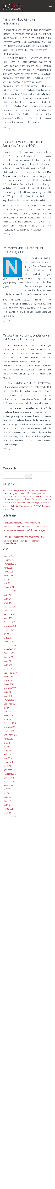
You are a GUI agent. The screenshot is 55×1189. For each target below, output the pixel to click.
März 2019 (8, 680)
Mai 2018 (7, 692)
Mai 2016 (7, 750)
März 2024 (8, 583)
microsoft (43, 497)
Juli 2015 (7, 789)
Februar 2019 (9, 684)
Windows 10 (39, 506)
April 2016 (7, 754)
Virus (47, 502)
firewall (44, 493)
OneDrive (50, 497)
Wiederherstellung (6, 506)
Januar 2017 (8, 719)
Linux (28, 497)
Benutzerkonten (35, 490)
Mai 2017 (7, 711)
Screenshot (40, 500)
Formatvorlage (6, 497)
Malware (36, 496)
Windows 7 (24, 506)
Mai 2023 (7, 595)
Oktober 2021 (9, 630)
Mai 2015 (7, 797)
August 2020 (8, 657)
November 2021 (10, 626)
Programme (18, 500)
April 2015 (7, 801)
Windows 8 (30, 506)
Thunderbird (27, 502)
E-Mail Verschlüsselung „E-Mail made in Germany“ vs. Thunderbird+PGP (23, 144)
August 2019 (8, 676)
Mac (31, 497)
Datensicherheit (43, 490)
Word (13, 508)
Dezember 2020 (10, 645)
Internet (13, 496)
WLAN (8, 509)
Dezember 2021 (10, 622)
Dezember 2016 (10, 723)
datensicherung (8, 493)
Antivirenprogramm (15, 490)
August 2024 (8, 575)
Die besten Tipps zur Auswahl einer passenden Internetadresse (21, 542)
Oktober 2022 (9, 610)
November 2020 (10, 649)
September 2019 (10, 672)
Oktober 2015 (9, 777)
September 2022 (10, 614)
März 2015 (8, 805)
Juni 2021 (7, 633)
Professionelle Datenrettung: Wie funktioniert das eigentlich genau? (26, 531)
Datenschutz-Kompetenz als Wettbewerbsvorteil (22, 522)
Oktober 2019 (9, 668)
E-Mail (28, 493)
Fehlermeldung (35, 494)
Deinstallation (20, 493)
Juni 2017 (7, 707)
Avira (24, 490)
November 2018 (10, 688)
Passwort (12, 499)
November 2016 (10, 727)
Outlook (6, 499)
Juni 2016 (7, 746)
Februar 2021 (9, 641)
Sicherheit (47, 499)
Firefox (39, 494)
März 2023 (8, 598)
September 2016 (10, 735)
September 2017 (10, 703)
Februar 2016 (9, 762)
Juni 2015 (7, 793)
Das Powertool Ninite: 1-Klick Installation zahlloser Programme (23, 250)
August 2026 (8, 556)
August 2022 (8, 618)
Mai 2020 (7, 661)
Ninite (47, 497)
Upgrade (37, 502)
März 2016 (8, 758)
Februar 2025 (9, 571)
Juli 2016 (7, 742)
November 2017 (10, 700)
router (23, 500)
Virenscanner (43, 503)
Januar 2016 (8, 766)
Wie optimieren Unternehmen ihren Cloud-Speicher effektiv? (26, 526)
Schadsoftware (31, 499)
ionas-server (19, 497)
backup (29, 490)
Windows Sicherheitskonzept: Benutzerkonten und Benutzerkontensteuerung (26, 337)
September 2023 (10, 591)
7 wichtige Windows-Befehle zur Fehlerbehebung (19, 21)
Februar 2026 (9, 560)
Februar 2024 (9, 587)
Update (33, 503)
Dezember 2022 (10, 606)
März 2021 (8, 637)
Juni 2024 (7, 579)
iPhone (25, 497)
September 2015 (10, 781)
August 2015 (8, 785)
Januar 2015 (8, 812)
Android (5, 490)
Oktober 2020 (9, 653)
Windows (16, 505)
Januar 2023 (8, 602)
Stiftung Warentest (11, 502)
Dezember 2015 (10, 770)
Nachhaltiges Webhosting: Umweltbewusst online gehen (25, 537)
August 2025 (8, 567)
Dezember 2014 (10, 816)
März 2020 (8, 665)
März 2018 (8, 696)
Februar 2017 (9, 715)
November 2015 (10, 773)
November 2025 (10, 563)
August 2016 (8, 738)
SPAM (4, 502)
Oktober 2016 (9, 731)
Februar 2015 (9, 808)
